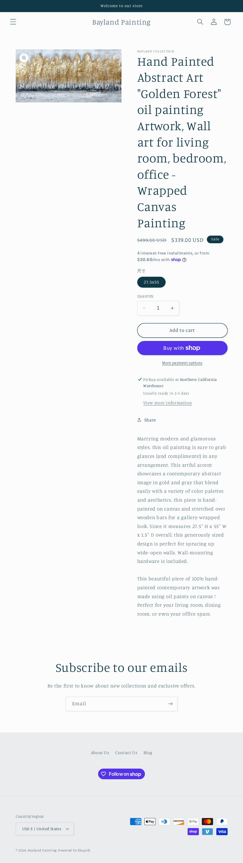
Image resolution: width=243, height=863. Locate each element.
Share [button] (150, 419)
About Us (100, 752)
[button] (13, 22)
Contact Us (126, 752)
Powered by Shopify (74, 850)
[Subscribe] (170, 704)
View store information (167, 402)
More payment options (182, 362)
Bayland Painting (42, 850)
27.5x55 (151, 281)
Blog (147, 752)
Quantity (145, 296)
